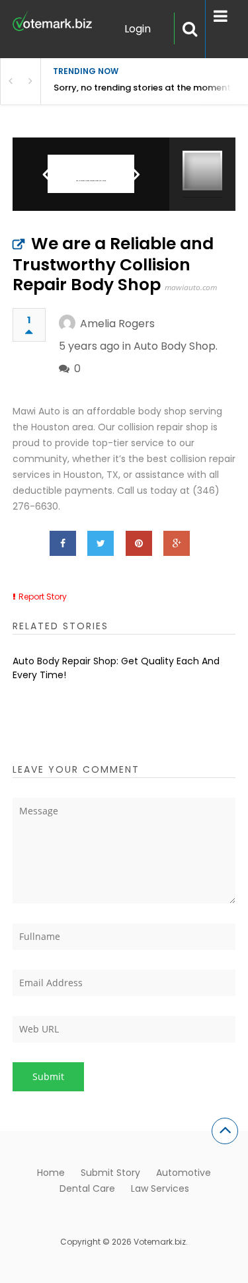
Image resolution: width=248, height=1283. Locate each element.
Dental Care (87, 1188)
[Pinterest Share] (139, 543)
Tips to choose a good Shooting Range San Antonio (91, 181)
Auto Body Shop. (176, 346)
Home (51, 1172)
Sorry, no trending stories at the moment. (143, 87)
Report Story (43, 596)
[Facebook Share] (63, 543)
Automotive (183, 1172)
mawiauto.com (191, 287)
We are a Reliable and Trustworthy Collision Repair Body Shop (113, 264)
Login (137, 28)
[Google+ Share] (176, 543)
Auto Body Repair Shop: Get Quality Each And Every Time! (116, 667)
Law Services (160, 1188)
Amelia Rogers (117, 323)
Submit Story (110, 1172)
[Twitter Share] (100, 543)
